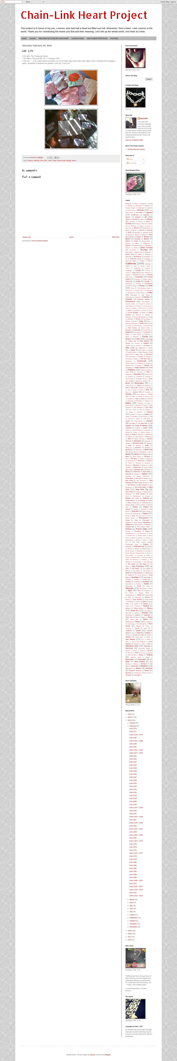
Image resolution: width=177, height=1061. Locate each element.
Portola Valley (141, 529)
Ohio (129, 502)
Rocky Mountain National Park (134, 553)
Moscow (144, 465)
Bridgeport (146, 243)
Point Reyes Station (143, 526)
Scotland (128, 581)
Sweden (145, 613)
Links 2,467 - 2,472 (136, 841)
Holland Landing (146, 370)
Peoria (127, 520)
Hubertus (130, 376)
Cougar (133, 308)
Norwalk (147, 496)
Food (137, 339)
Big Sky (130, 234)
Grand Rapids (143, 352)
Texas (137, 622)
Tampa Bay (134, 619)
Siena (151, 588)
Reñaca (130, 548)
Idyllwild (131, 381)
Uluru (127, 641)
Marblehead (149, 436)
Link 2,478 (133, 856)
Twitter (148, 637)
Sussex (136, 613)
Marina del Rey (139, 439)
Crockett (150, 308)
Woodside (149, 668)
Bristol (135, 247)
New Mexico (132, 485)
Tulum (142, 635)
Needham (128, 476)
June (131, 909)
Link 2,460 (133, 826)
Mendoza (139, 449)
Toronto (137, 628)
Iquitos (142, 387)
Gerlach (138, 345)
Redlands (128, 546)
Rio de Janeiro (129, 551)
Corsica (148, 304)
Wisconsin (128, 668)
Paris (133, 516)
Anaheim (150, 208)
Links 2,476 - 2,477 (136, 853)
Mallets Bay (149, 434)
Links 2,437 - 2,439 (136, 808)
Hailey (136, 359)
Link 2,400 (133, 747)
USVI (143, 644)
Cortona (138, 306)
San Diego (143, 564)
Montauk (147, 463)
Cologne (137, 297)
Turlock (128, 637)
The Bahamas (129, 624)
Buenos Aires (129, 254)
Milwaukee (149, 458)
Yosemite (128, 675)
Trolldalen (147, 633)
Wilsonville (134, 666)
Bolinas (146, 237)
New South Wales (140, 487)
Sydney (137, 615)
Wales (147, 657)
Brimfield (148, 245)
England (128, 332)
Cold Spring (145, 295)
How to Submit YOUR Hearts (97, 38)
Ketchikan (139, 401)
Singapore (147, 590)
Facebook (146, 332)
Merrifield (142, 452)
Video (136, 652)
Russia (127, 557)
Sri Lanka (135, 603)
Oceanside (141, 500)
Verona (130, 652)
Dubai (129, 325)
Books (127, 239)
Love (145, 428)
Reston (137, 548)
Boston (146, 239)
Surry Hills (128, 613)
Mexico (136, 454)
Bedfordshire (146, 228)
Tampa (150, 617)
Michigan (147, 456)
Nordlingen (128, 494)
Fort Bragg (149, 339)
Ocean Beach (129, 500)
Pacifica (135, 509)
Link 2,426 (133, 774)
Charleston (128, 283)
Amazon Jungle (130, 208)
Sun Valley (147, 610)
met (149, 452)
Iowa (126, 387)
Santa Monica (141, 575)
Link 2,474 (133, 847)
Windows (144, 666)
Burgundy (128, 256)
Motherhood (137, 467)
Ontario (135, 507)
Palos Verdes (146, 511)
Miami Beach (137, 456)
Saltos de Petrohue (131, 559)
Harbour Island (129, 363)
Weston (136, 664)
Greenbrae (149, 354)
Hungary (147, 376)
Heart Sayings (140, 367)
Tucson (135, 635)
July (131, 912)
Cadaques (147, 259)
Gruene (140, 356)
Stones (150, 608)
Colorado (128, 299)
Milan (127, 458)
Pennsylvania (143, 518)
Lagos (145, 405)
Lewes (127, 416)
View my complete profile (134, 140)
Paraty (127, 516)
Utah (148, 644)
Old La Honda (140, 504)
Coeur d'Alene (140, 292)
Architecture (135, 215)
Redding (145, 544)
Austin (148, 221)
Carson (142, 274)
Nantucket (136, 471)
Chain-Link (128, 281)
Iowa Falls (134, 387)
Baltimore (133, 226)
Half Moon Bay (145, 359)
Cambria (147, 268)
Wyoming (128, 673)
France (127, 343)
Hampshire (128, 361)
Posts (130, 159)
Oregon (145, 507)
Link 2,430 (133, 786)
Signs (130, 590)
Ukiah (148, 639)
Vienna (143, 652)
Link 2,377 (133, 732)
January (133, 723)
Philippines (128, 524)
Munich (148, 469)
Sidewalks (129, 588)
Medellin (138, 445)
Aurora (140, 221)
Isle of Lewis (132, 390)
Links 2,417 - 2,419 (136, 753)
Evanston (138, 332)
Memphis (147, 447)
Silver (139, 590)
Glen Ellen (142, 350)
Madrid (127, 434)
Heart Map (114, 38)
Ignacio (138, 381)
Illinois (127, 383)
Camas (127, 268)
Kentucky (130, 401)
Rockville (148, 551)
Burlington (147, 256)
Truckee (127, 635)
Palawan (143, 509)
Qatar (133, 537)
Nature (144, 474)
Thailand (148, 622)
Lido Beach (143, 416)
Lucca (127, 432)
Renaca (150, 546)
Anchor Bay (131, 210)
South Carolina (137, 599)
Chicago (142, 286)
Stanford (146, 606)
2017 (130, 937)
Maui (129, 445)
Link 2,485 (133, 877)
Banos (148, 226)
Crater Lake (141, 308)
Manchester (139, 436)
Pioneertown (138, 524)
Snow (139, 595)
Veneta (127, 650)
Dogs (141, 321)
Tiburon (138, 626)
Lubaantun (147, 430)
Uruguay (136, 644)
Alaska (151, 203)
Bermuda (137, 232)
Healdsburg (128, 367)
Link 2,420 (133, 756)
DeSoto (127, 321)
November (133, 924)
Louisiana (128, 428)
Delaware (128, 317)
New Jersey (138, 482)
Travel (137, 630)
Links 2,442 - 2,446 (136, 817)
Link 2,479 (133, 859)
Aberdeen (128, 203)
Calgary (142, 261)
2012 (130, 714)
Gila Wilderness (140, 348)
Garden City (129, 345)
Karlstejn (130, 398)
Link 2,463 (133, 832)
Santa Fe (131, 575)
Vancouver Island (144, 648)
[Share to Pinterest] (58, 157)
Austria (137, 223)
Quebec (140, 537)
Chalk (138, 281)
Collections (128, 297)
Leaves (150, 412)
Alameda (143, 203)
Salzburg (144, 559)
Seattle (146, 584)
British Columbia (147, 248)
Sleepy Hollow (144, 593)
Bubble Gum (138, 252)
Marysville (147, 441)
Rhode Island (146, 548)
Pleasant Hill (61, 160)
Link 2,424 (133, 768)
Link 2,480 (133, 862)
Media (147, 445)
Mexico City (146, 454)
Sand (127, 573)
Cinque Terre (139, 290)
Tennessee (128, 622)
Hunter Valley (129, 379)
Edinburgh (137, 330)
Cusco (151, 310)
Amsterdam (141, 208)
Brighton (128, 245)
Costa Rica (147, 306)
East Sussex (132, 328)
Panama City (136, 513)
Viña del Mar (132, 655)
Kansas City (149, 396)
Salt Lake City (146, 557)
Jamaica (147, 392)
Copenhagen (146, 301)
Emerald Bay (147, 330)
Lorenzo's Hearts (78, 38)
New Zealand (129, 492)
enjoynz (92, 1055)
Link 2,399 (133, 744)
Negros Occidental (143, 476)
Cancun (148, 270)
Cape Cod (135, 272)
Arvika (127, 219)
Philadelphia (146, 522)
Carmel (135, 274)
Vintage (141, 655)
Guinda (148, 356)
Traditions (128, 630)
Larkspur (147, 409)
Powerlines (137, 531)
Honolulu (139, 372)
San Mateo (135, 568)
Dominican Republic (131, 323)
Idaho (151, 379)
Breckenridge (146, 241)
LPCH (127, 430)
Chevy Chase (132, 286)
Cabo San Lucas (135, 259)
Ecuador (128, 330)
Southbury (130, 601)
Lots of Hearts (141, 425)
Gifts (45, 160)
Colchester (133, 295)
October (133, 921)
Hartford (148, 363)
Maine (134, 434)
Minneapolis (131, 460)
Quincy (138, 540)
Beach (136, 228)
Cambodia (137, 268)
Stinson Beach (138, 608)
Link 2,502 (133, 883)
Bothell (127, 241)
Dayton (147, 314)
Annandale (139, 212)
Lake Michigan (138, 407)
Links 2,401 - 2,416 (136, 750)
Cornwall (140, 304)
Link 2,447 (133, 820)
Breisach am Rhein (132, 243)
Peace (149, 516)
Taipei (137, 617)
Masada (127, 443)
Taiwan (143, 617)
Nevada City (147, 478)
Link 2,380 (133, 738)
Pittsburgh (148, 524)
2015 (130, 931)
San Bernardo (148, 562)
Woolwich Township (135, 670)
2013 (130, 717)
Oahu (137, 498)
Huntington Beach (141, 379)
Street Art (134, 610)
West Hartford (139, 662)
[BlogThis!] (50, 157)
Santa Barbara (137, 573)
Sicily (148, 586)
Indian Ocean (129, 385)
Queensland (129, 540)
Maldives (140, 434)
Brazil (136, 241)
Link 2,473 (133, 844)
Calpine (127, 266)
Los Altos (132, 423)
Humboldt (139, 376)
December (133, 927)
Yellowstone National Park (142, 673)
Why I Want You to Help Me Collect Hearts (53, 38)
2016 (130, 934)
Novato (127, 498)
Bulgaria (147, 254)
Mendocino (128, 449)
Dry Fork (150, 323)
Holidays (131, 370)
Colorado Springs (144, 299)
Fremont (137, 343)
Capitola (127, 274)
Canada (138, 270)
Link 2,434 (133, 798)
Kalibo (133, 396)
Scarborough (146, 579)
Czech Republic (133, 312)
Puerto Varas (142, 535)
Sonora (127, 599)
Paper (54, 160)
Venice (135, 650)
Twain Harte (139, 637)
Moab (130, 463)
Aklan (136, 203)
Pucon (151, 533)
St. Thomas (135, 606)
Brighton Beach (138, 245)
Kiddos (128, 403)
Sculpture (146, 582)
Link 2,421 (133, 759)
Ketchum (147, 401)
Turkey (149, 635)
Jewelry (128, 394)
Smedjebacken (129, 595)
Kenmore (150, 398)
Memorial (138, 447)
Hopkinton (128, 374)
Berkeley (150, 230)
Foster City (132, 341)
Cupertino (137, 310)
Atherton (150, 219)
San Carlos (131, 564)
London (127, 421)
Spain (144, 601)
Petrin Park (137, 522)
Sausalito (128, 579)
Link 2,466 (133, 838)
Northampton (137, 496)
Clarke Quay (149, 290)
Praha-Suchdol (129, 533)
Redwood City (139, 546)
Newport (138, 492)
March (132, 899)
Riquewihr (140, 551)
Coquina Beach (130, 304)
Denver (138, 319)
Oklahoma (136, 502)
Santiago (68, 160)
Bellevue (134, 230)
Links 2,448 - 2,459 (136, 823)
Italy (147, 390)
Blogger (107, 1055)
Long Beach (138, 421)
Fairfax (127, 334)
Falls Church (137, 334)
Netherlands (129, 478)
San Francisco (138, 566)
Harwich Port (129, 365)
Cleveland (130, 292)
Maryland (137, 441)
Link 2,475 (133, 850)
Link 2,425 (133, 771)
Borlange (137, 239)
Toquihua (128, 628)
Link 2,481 (133, 865)
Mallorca (130, 436)
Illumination (139, 383)
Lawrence (140, 412)
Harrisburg (140, 363)
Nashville (128, 474)
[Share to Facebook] (55, 157)
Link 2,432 (133, 792)
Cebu (130, 277)
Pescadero (146, 520)
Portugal (127, 531)
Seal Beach (129, 584)
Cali (149, 261)
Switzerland (128, 615)
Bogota (139, 237)
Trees (139, 633)
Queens (148, 537)
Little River (146, 418)
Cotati (127, 308)
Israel (141, 390)
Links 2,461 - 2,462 (136, 829)
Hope (148, 372)
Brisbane (128, 247)
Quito (144, 540)
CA (126, 259)
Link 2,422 (133, 762)
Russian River (136, 557)
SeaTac (138, 584)
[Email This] (48, 157)
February (133, 726)
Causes (150, 275)
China (132, 288)
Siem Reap (143, 588)
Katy (136, 398)
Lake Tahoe (149, 407)
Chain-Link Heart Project (83, 14)
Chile (41, 160)
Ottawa (127, 509)
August (132, 915)
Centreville (137, 279)
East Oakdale (137, 325)
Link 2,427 (133, 777)
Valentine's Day (131, 646)
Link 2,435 (133, 801)
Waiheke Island (136, 657)
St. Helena (144, 603)
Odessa (150, 500)
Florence (135, 336)
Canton (127, 272)
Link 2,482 (133, 868)
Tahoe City (128, 617)
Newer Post (27, 237)
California (36, 160)
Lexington (135, 416)
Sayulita (136, 579)
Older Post (115, 237)
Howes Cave (149, 374)
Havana (138, 365)
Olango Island (129, 504)
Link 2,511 (133, 893)
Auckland (132, 221)
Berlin (129, 232)
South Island (149, 599)
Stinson (127, 608)
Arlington (138, 217)
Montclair (128, 465)
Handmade (141, 361)
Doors (142, 323)
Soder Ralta (149, 595)
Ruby (148, 555)
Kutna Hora (128, 405)
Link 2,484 (133, 874)
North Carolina (140, 494)
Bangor (141, 226)
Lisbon (138, 418)
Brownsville (128, 252)
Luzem (135, 432)
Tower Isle (146, 628)
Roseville (140, 555)
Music (127, 472)
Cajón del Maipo (130, 261)
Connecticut (130, 301)
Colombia (145, 297)
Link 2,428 (133, 780)
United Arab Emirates (138, 641)
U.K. (142, 639)
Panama (127, 513)
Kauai (142, 398)
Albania (130, 205)
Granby (150, 350)
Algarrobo (147, 205)
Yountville (137, 675)
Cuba (129, 310)
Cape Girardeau (146, 272)
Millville (142, 458)
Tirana (148, 626)
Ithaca (127, 392)
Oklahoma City (146, 502)
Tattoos (145, 619)
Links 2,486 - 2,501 (136, 881)
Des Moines (147, 319)
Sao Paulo (147, 577)
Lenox (139, 414)
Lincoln (130, 418)
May (131, 906)
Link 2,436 (133, 805)
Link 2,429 (133, 783)
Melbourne (128, 447)
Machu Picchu (145, 432)
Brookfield (133, 250)
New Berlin (129, 480)
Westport (144, 664)
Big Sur (137, 234)
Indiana (139, 385)
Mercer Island (133, 452)
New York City (142, 489)
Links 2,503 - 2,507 (136, 886)
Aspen (142, 219)
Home (24, 38)
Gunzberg (128, 359)
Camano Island (145, 266)
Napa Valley (146, 471)
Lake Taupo (132, 409)
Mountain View (139, 469)
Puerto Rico (131, 535)
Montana (138, 463)
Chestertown (149, 283)
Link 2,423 (133, 765)
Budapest (148, 252)
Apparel (30, 160)
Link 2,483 (133, 871)
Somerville (138, 597)
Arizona (127, 217)
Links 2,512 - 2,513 (136, 896)
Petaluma (128, 522)
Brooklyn (144, 250)
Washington (129, 659)
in (149, 383)
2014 (130, 720)
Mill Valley (134, 458)
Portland (128, 529)
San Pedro (136, 570)
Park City (141, 516)
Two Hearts (130, 639)
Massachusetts (138, 443)
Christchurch (129, 290)
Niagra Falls (147, 492)
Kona (148, 403)
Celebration (139, 277)
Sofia (129, 597)
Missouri (150, 460)
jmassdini (143, 118)
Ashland (134, 219)
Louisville (137, 428)
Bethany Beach (148, 232)
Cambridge (128, 270)
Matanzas (150, 443)
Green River (139, 354)
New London (149, 482)
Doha (148, 321)
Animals (140, 210)
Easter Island (145, 328)
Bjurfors (144, 234)
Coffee (150, 292)
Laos (140, 409)
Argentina (146, 215)
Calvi (135, 266)
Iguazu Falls (147, 381)
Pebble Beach (130, 518)
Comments (132, 163)
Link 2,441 (133, 814)
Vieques (150, 652)
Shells (139, 586)
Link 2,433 (133, 795)
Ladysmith (138, 405)
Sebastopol (128, 586)
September (134, 918)
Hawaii (146, 365)
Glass (133, 350)
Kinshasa (140, 403)
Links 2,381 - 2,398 (136, 741)
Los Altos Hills (142, 423)
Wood (138, 668)
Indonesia (147, 385)
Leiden (133, 414)
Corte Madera (129, 306)
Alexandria (138, 205)
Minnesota (141, 460)
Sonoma (147, 597)
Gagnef (146, 343)
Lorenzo (33, 38)
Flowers (128, 339)
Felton (127, 336)
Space (138, 601)
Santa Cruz (149, 573)
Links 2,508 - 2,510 (136, 890)
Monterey (136, 465)
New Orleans (143, 485)
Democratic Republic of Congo (143, 317)
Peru (136, 520)
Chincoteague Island (143, 288)
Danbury (138, 314)
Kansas (140, 396)
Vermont (150, 650)
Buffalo (140, 254)
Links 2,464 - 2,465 (136, 835)
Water (127, 662)
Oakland (146, 498)
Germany (147, 345)
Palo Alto (135, 511)
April (131, 902)
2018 (130, 940)
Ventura (142, 650)
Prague (147, 531)
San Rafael (146, 570)
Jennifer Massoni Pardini (136, 149)
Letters (50, 160)
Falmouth (147, 334)
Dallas (143, 312)
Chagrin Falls (147, 279)
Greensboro (132, 356)
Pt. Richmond (141, 533)
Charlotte (138, 283)
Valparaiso (147, 646)
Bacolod (144, 223)
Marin (129, 439)
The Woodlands (141, 624)
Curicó (144, 310)
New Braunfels (141, 480)
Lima (151, 416)
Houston (137, 374)
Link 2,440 (133, 811)
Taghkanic (147, 615)
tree (133, 633)
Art (146, 217)
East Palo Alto (148, 325)
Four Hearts (144, 341)
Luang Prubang (136, 430)
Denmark (130, 319)
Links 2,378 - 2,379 (136, 735)
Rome (148, 553)
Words (74, 160)
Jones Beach (141, 394)
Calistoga (147, 264)
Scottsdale (137, 581)
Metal (127, 454)
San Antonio (137, 562)
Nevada (138, 478)
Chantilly (146, 281)
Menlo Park (148, 450)
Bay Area (128, 228)
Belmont (141, 230)
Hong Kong (129, 372)
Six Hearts (129, 593)
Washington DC (143, 659)
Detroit (135, 321)
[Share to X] (53, 157)
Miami (127, 456)
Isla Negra (150, 387)
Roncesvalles (129, 555)
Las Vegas (129, 412)
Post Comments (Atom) (40, 241)
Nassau (136, 474)
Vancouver (129, 648)
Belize (127, 230)
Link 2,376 (133, 729)
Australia (128, 224)
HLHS (151, 367)
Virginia (150, 655)
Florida (145, 336)
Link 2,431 (133, 789)
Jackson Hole (137, 392)
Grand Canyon (131, 352)
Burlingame (137, 256)
